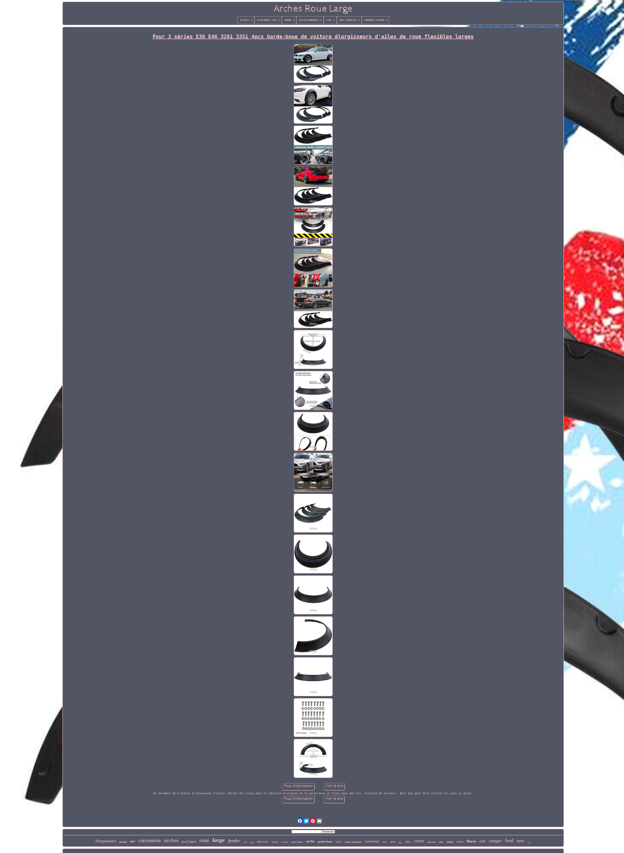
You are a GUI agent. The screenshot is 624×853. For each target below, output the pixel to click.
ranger (495, 840)
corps (419, 840)
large (218, 840)
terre (441, 842)
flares (471, 841)
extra (460, 841)
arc (132, 841)
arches (171, 840)
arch (245, 842)
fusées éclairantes (353, 842)
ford (509, 840)
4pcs (400, 842)
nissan (450, 841)
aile (482, 841)
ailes (529, 842)
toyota (275, 841)
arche (310, 841)
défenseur (262, 841)
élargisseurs (106, 841)
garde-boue (325, 841)
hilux (384, 842)
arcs (393, 841)
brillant (189, 841)
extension (284, 842)
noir (520, 840)
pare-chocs (297, 842)
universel (431, 841)
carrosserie (149, 840)
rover (339, 841)
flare (408, 841)
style (252, 842)
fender (234, 840)
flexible (123, 842)
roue (204, 840)
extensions (372, 841)
